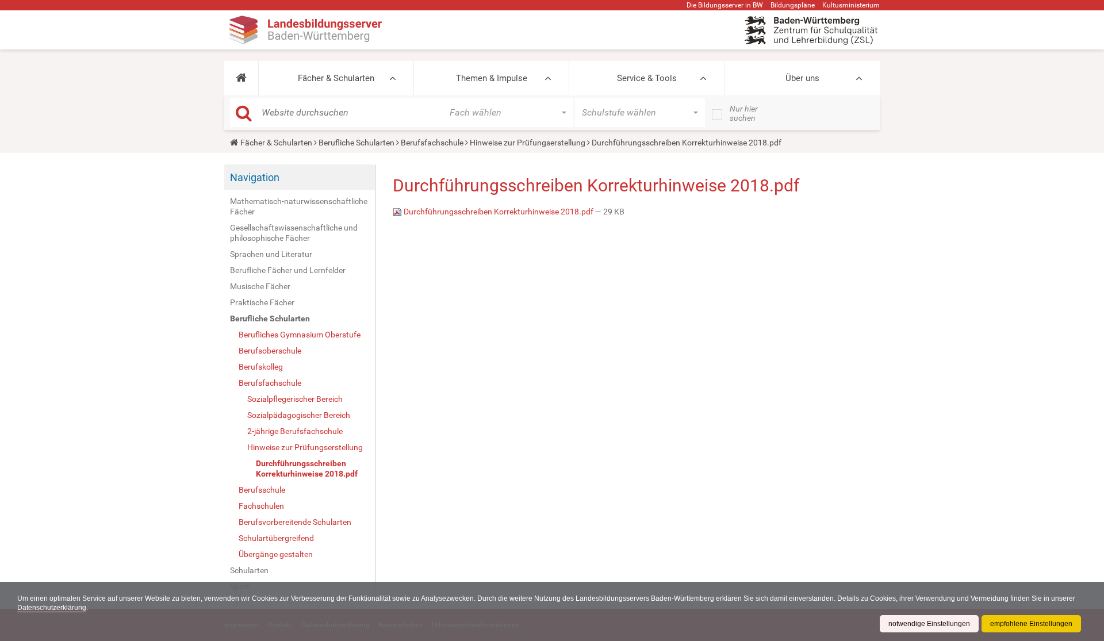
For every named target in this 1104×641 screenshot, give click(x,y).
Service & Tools (647, 78)
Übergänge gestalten (276, 554)
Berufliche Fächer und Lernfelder (288, 270)
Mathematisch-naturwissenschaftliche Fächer (298, 206)
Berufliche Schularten (356, 142)
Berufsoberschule (270, 350)
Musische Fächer (260, 286)
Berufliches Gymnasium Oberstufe (300, 334)
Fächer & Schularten (336, 78)
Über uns (802, 78)
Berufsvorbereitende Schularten (295, 522)
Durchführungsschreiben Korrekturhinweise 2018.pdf (307, 468)
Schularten (249, 570)
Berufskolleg (261, 366)
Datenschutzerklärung (51, 608)
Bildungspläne (792, 5)
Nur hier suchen (744, 113)
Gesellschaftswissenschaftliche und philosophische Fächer (294, 233)
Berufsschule (262, 489)
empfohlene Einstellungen (1031, 624)
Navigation (254, 177)
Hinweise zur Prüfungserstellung (527, 142)
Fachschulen (261, 506)
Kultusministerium (851, 5)
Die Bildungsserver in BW (725, 5)
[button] (241, 78)
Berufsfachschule (432, 142)
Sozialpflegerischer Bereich (295, 399)
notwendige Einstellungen (929, 624)
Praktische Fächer (262, 302)
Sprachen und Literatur (271, 254)
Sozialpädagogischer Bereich (298, 415)
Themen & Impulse (491, 78)
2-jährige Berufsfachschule (295, 431)
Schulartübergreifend (276, 538)
